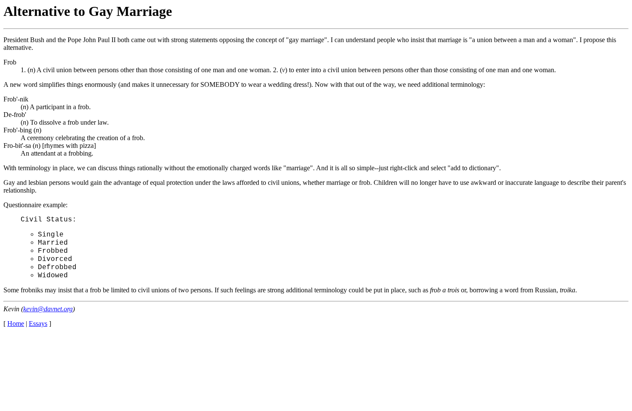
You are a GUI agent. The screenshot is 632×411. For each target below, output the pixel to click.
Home (15, 323)
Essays (38, 323)
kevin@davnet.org (48, 309)
